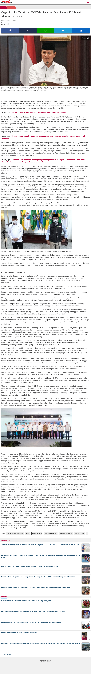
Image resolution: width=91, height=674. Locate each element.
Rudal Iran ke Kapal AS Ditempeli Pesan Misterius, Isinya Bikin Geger (38, 112)
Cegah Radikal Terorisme (15, 533)
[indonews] (6, 2)
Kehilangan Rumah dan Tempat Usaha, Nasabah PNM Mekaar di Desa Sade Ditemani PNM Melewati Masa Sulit (41, 644)
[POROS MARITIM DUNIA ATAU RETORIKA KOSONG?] (84, 639)
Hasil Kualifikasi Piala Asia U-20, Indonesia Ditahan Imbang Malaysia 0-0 (26, 601)
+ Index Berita (6, 654)
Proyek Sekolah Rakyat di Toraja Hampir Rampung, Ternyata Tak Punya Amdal (29, 566)
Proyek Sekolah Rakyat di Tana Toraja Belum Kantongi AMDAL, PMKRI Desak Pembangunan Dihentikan (38, 577)
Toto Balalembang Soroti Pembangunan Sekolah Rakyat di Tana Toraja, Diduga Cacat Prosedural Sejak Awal (40, 545)
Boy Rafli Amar (79, 533)
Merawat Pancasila (66, 533)
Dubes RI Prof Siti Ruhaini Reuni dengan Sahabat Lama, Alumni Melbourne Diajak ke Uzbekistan (35, 587)
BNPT (28, 533)
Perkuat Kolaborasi (51, 533)
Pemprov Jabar (37, 533)
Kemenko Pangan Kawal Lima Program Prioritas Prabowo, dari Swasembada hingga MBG (33, 611)
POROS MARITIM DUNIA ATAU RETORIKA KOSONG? (19, 633)
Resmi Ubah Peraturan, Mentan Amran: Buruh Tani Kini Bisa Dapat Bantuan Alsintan (31, 622)
